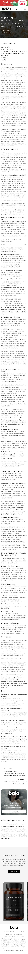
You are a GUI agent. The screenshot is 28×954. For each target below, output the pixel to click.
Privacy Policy (21, 931)
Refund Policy (9, 934)
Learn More (14, 905)
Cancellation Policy (18, 934)
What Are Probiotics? (9, 49)
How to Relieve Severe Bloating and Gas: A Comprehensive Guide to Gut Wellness (14, 830)
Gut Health (6, 931)
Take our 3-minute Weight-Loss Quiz (13, 422)
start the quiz (16, 509)
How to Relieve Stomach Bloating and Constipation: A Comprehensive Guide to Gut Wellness (14, 836)
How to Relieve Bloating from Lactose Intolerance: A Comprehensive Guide (13, 825)
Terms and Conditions (9, 936)
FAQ (4, 59)
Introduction (6, 47)
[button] (24, 9)
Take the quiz (14, 812)
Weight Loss (13, 931)
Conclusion (6, 57)
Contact (22, 936)
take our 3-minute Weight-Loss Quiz (13, 683)
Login (16, 9)
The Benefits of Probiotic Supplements (15, 51)
